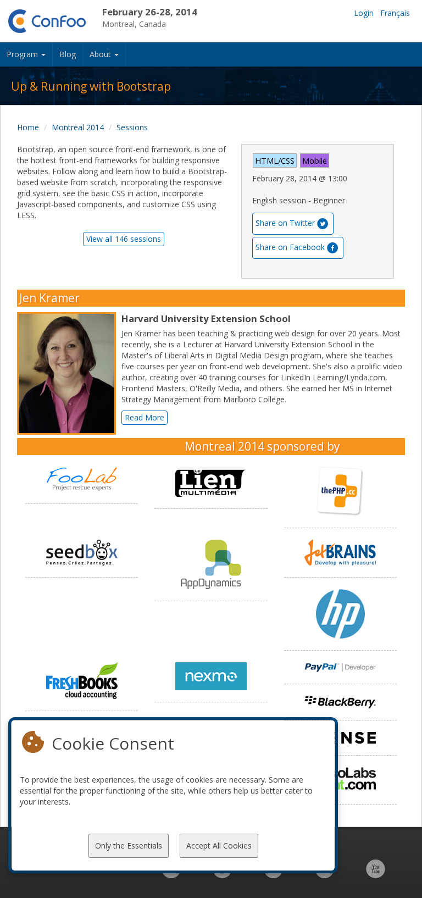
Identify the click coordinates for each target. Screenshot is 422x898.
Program (23, 54)
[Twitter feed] (273, 875)
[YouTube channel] (375, 875)
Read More (144, 417)
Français (395, 13)
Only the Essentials (128, 845)
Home (28, 127)
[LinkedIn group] (171, 875)
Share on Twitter (285, 223)
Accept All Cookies (219, 845)
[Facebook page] (222, 875)
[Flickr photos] (324, 875)
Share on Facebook (290, 247)
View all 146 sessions (123, 239)
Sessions (132, 127)
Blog (67, 54)
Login (364, 13)
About (101, 54)
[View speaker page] (69, 373)
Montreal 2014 (78, 127)
